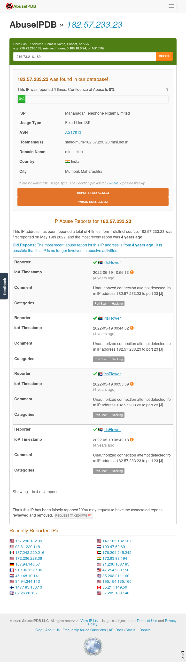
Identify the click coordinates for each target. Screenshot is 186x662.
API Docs (116, 629)
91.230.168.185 (115, 564)
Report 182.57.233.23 (93, 192)
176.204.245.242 (117, 552)
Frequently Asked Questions (84, 629)
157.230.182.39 (28, 541)
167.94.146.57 (27, 564)
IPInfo (113, 183)
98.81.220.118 (27, 546)
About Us (52, 629)
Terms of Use (147, 620)
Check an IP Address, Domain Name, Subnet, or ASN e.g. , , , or (58, 46)
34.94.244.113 (27, 581)
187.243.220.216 (29, 552)
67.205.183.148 (115, 593)
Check (164, 56)
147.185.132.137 (117, 541)
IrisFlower (112, 262)
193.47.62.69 (113, 546)
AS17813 (73, 132)
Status (130, 629)
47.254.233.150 (115, 570)
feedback (4, 286)
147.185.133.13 (28, 587)
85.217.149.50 (114, 587)
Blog (38, 629)
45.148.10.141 (27, 575)
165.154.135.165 (117, 581)
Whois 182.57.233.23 (93, 201)
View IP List (89, 620)
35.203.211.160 (115, 575)
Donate (145, 629)
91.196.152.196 (28, 570)
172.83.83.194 (114, 558)
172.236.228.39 (28, 558)
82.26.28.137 (26, 593)
